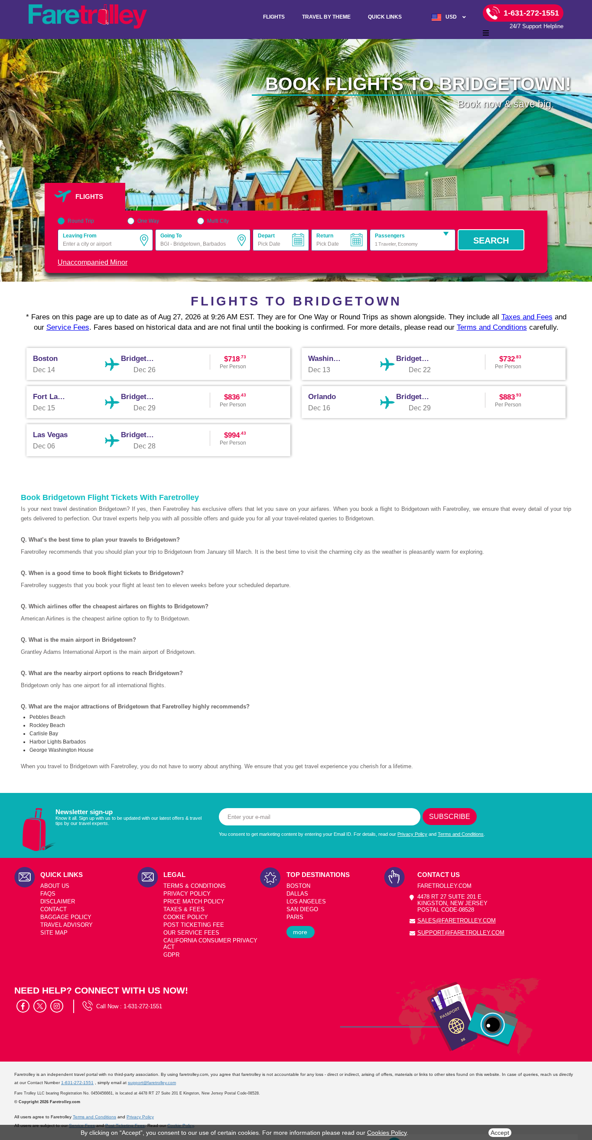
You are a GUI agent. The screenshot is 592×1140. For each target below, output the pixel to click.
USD (451, 17)
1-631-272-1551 (143, 1006)
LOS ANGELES (306, 901)
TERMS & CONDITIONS (194, 886)
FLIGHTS (274, 17)
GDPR (171, 955)
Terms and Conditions (492, 327)
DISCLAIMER (57, 901)
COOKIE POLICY (185, 917)
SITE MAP (54, 932)
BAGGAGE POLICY (65, 917)
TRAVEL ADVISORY (66, 925)
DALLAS (297, 893)
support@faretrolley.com (460, 932)
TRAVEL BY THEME (326, 17)
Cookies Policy (387, 1132)
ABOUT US (54, 886)
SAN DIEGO (302, 909)
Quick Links (385, 17)
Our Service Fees (191, 932)
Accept (500, 1132)
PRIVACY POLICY (187, 893)
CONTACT (53, 909)
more (300, 932)
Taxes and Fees (527, 317)
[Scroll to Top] (581, 1096)
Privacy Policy (412, 834)
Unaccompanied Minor (92, 262)
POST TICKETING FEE (193, 925)
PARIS (294, 917)
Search (491, 240)
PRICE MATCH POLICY (193, 901)
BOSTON (298, 886)
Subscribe (449, 816)
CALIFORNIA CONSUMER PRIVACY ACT (210, 943)
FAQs (47, 893)
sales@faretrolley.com (456, 920)
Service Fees (67, 327)
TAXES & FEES (184, 909)
